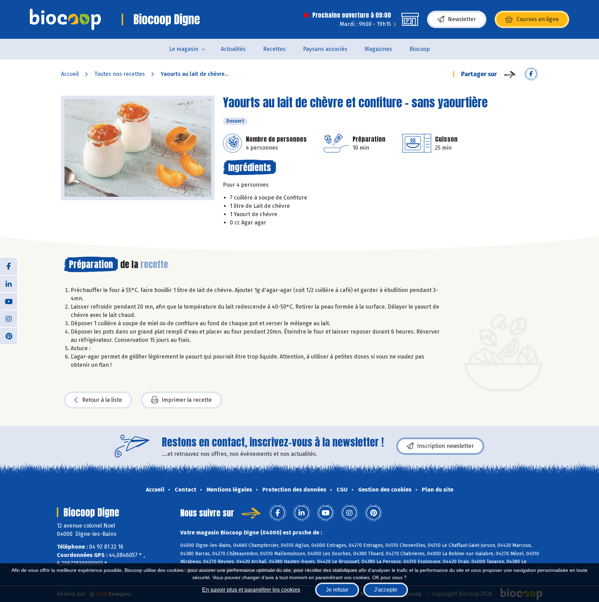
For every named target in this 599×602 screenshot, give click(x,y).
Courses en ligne (537, 19)
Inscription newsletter (445, 446)
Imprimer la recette (187, 400)
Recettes (274, 49)
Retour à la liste (102, 400)
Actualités (233, 49)
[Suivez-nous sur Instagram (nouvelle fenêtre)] (8, 318)
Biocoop (419, 49)
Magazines (378, 49)
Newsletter (462, 19)
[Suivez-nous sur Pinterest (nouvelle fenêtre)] (8, 335)
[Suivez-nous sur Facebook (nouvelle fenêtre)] (8, 266)
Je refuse (337, 590)
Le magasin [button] (183, 49)
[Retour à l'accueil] (65, 19)
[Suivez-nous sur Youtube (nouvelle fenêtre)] (8, 301)
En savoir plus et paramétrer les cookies (251, 590)
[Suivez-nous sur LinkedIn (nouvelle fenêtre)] (8, 283)
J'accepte (385, 590)
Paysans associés (325, 49)
